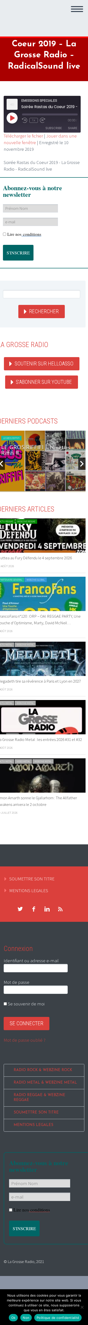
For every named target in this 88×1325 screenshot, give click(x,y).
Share (72, 128)
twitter (20, 909)
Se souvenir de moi (25, 1004)
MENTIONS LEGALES (28, 890)
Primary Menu (77, 9)
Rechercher (44, 311)
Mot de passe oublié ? (24, 1040)
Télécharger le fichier (23, 136)
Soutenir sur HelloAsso (44, 364)
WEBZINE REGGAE (26, 521)
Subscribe (53, 128)
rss (60, 909)
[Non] (81, 1307)
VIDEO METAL (23, 761)
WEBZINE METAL (25, 644)
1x (33, 120)
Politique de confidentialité (58, 1318)
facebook (33, 909)
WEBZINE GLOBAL (36, 579)
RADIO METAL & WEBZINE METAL (45, 1083)
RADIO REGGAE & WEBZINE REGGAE (39, 1097)
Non (26, 1318)
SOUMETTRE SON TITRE (32, 879)
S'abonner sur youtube (44, 382)
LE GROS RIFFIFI (11, 438)
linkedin (47, 909)
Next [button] (82, 464)
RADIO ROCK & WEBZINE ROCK (43, 1070)
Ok (13, 1318)
